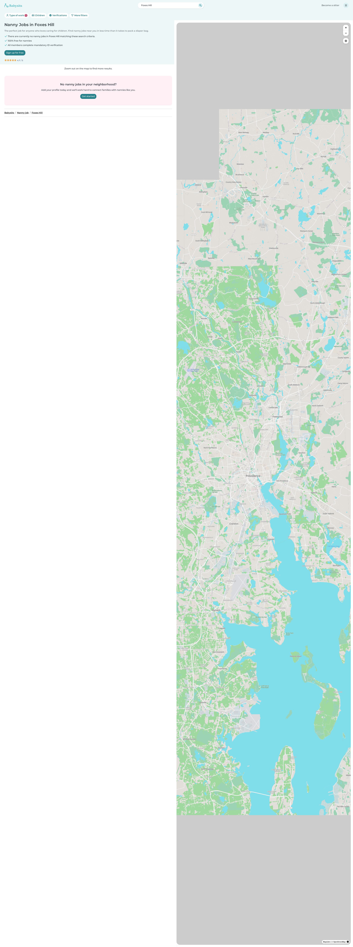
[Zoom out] (346, 33)
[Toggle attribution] (347, 941)
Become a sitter (330, 5)
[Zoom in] (346, 27)
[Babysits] (13, 5)
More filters (80, 15)
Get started (88, 96)
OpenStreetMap (339, 942)
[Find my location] (346, 41)
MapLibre (326, 942)
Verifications (59, 15)
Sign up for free (15, 52)
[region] (263, 484)
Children (39, 15)
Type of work (17, 15)
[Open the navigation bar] (346, 5)
